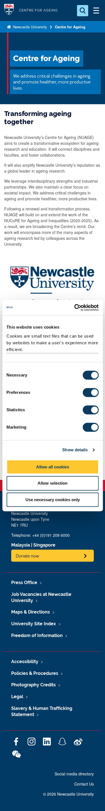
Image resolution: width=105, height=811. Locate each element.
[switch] (91, 392)
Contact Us (84, 784)
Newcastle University (29, 26)
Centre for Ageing (70, 26)
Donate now (27, 555)
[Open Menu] (96, 10)
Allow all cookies (52, 466)
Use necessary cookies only (52, 499)
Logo (9, 10)
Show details (75, 449)
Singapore (44, 545)
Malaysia (20, 545)
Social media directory (74, 774)
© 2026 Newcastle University (68, 794)
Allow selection (52, 483)
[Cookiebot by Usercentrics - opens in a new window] (75, 307)
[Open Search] (82, 10)
